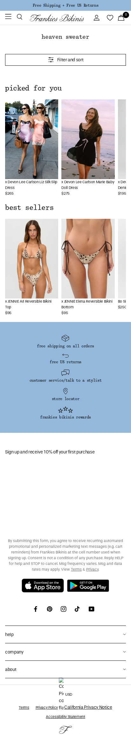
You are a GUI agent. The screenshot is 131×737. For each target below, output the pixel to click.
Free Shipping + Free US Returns (65, 5)
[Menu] (8, 18)
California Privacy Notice (88, 707)
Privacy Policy (47, 707)
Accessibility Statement (65, 716)
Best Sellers (29, 207)
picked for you (33, 88)
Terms (76, 569)
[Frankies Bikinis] (57, 17)
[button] (19, 18)
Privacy (92, 569)
